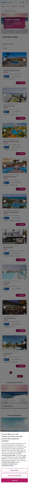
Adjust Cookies (14, 470)
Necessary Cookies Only (14, 475)
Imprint (15, 463)
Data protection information (8, 463)
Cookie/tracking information (8, 465)
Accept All (14, 480)
